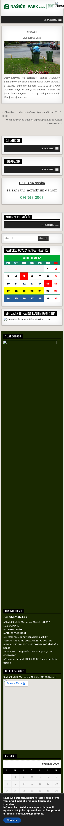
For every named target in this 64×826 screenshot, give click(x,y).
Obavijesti (32, 31)
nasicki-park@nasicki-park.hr (31, 637)
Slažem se (12, 820)
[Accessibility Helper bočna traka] (59, 4)
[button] (50, 19)
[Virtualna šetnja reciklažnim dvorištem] (27, 319)
